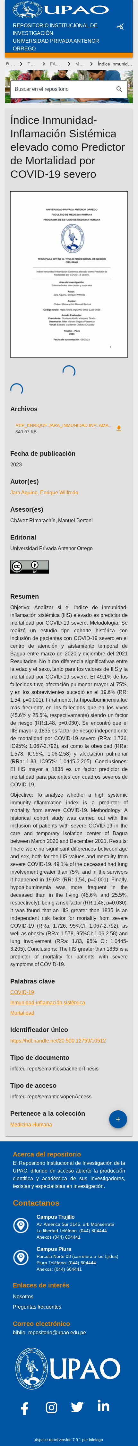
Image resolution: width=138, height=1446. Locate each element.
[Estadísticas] (120, 26)
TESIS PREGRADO (32, 63)
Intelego (96, 1440)
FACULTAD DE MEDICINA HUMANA (56, 63)
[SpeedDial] (118, 1119)
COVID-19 (22, 992)
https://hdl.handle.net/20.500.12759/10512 (58, 1040)
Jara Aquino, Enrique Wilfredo (44, 492)
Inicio (13, 63)
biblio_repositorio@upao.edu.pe (49, 1332)
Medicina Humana (80, 63)
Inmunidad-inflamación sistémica (47, 1002)
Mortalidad (22, 1013)
